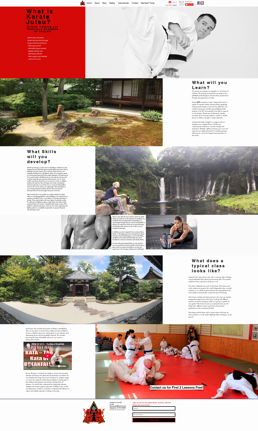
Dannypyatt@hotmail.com (118, 406)
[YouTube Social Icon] (202, 3)
